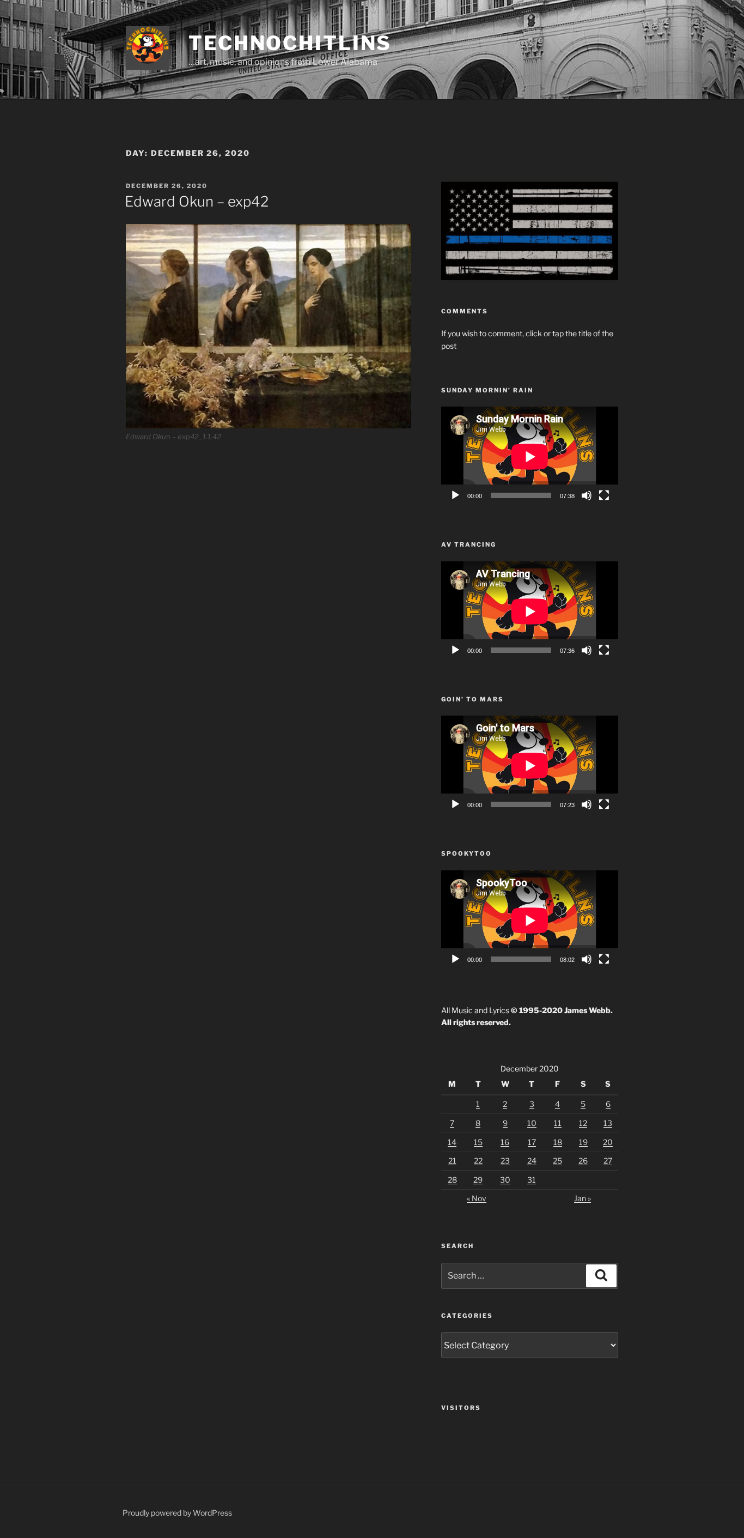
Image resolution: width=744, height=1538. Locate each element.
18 (557, 1142)
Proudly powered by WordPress (177, 1512)
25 (557, 1160)
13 (607, 1123)
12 (583, 1123)
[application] (529, 456)
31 (531, 1179)
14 (452, 1142)
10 (531, 1123)
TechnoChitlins (290, 43)
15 (478, 1142)
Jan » (582, 1198)
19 (583, 1142)
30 (505, 1179)
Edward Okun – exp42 (197, 201)
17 (532, 1142)
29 (478, 1179)
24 (531, 1160)
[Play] (455, 495)
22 (478, 1160)
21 (452, 1160)
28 (452, 1179)
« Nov (476, 1198)
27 (607, 1160)
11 (558, 1123)
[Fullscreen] (604, 495)
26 (583, 1160)
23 (505, 1160)
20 (608, 1142)
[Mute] (586, 495)
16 (505, 1142)
